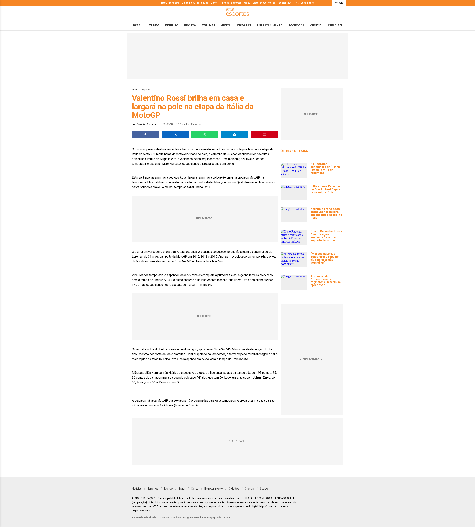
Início (134, 89)
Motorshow (259, 2)
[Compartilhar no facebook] (145, 134)
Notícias (137, 488)
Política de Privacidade (144, 517)
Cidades (234, 488)
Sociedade (296, 25)
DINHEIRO (171, 25)
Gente (214, 2)
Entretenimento (269, 25)
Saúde (204, 2)
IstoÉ (164, 2)
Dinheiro (174, 2)
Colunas (208, 25)
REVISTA (190, 25)
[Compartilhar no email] (264, 134)
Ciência (316, 25)
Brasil (138, 25)
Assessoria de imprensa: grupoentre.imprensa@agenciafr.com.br (195, 517)
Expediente (307, 2)
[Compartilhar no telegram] (234, 134)
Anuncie (339, 2)
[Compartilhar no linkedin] (175, 134)
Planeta (224, 2)
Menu (247, 2)
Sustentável (285, 2)
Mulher (272, 2)
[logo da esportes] (237, 13)
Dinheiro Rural (190, 2)
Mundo (154, 25)
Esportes (236, 2)
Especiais (334, 25)
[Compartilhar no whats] (204, 134)
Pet (296, 2)
